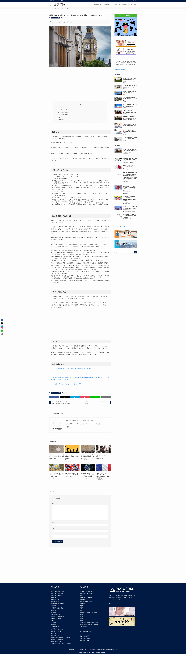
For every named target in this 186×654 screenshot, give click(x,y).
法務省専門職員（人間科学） (58, 604)
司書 (81, 610)
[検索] (136, 1)
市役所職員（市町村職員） (87, 593)
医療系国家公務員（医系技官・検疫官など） (62, 643)
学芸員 (81, 608)
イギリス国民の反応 (63, 114)
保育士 (81, 606)
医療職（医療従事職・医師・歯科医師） (90, 622)
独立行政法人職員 (84, 636)
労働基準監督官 (55, 601)
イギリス (64, 17)
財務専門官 (53, 597)
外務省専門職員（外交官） (58, 608)
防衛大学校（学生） (56, 635)
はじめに (60, 107)
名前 (53, 522)
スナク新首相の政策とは (64, 112)
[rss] (134, 1)
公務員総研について (73, 649)
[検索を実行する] (135, 252)
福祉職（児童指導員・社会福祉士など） (90, 625)
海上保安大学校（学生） (57, 629)
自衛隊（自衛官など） (56, 641)
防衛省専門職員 (55, 627)
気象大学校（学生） (56, 633)
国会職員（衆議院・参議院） (58, 616)
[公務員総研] (58, 4)
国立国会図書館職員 (56, 618)
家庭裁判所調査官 (55, 614)
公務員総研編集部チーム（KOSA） (57, 429)
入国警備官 (53, 622)
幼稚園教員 (82, 604)
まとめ (59, 117)
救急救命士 (82, 599)
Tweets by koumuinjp (119, 69)
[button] (54, 397)
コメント (54, 503)
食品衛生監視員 (55, 599)
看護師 (81, 620)
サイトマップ (93, 649)
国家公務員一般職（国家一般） (59, 593)
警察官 (81, 595)
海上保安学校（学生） (56, 631)
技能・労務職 (83, 627)
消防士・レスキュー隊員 (86, 597)
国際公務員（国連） (85, 640)
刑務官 (52, 620)
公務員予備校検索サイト (110, 649)
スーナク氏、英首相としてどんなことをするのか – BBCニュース (69, 384)
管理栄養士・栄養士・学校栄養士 (88, 612)
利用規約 (86, 649)
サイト (53, 534)
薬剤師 (81, 616)
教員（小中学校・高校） (86, 601)
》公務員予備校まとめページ (121, 226)
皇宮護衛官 (53, 625)
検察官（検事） (55, 610)
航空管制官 (53, 606)
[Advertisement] (80, 82)
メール (53, 528)
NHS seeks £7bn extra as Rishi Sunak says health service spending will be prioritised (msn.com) (76, 373)
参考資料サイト (62, 119)
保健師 (81, 618)
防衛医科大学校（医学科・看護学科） (60, 637)
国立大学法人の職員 (85, 638)
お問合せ (81, 649)
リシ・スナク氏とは (63, 110)
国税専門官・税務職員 (56, 595)
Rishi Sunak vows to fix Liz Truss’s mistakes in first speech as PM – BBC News (72, 368)
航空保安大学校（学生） (57, 639)
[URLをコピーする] (106, 397)
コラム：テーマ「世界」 (55, 17)
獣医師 (81, 614)
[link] (68, 427)
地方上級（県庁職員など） (87, 591)
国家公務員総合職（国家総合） (59, 591)
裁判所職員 (53, 612)
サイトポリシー (100, 649)
